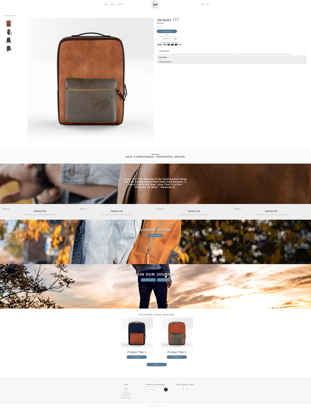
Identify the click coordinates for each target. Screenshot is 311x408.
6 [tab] (13, 55)
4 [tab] (9, 55)
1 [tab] (4, 55)
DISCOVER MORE (163, 280)
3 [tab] (8, 55)
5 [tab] (11, 55)
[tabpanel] (15, 23)
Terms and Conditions (126, 398)
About (113, 4)
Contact (121, 4)
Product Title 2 (176, 352)
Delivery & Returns (126, 394)
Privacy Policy (126, 396)
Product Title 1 (136, 352)
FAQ (126, 390)
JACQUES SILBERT (161, 405)
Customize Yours (155, 235)
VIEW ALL (157, 364)
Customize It (166, 38)
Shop (106, 4)
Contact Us (126, 392)
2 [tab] (6, 55)
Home (6, 15)
